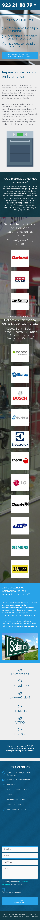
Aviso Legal (9, 916)
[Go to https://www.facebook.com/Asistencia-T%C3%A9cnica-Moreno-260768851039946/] (20, 809)
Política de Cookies (32, 916)
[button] (20, 55)
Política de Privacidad (20, 916)
